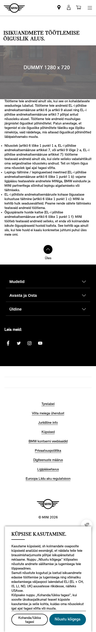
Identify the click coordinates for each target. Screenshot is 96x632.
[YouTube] (40, 343)
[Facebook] (8, 343)
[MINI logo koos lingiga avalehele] (48, 504)
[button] (69, 8)
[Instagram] (29, 343)
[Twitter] (18, 343)
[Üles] (48, 249)
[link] (59, 8)
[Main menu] (89, 8)
